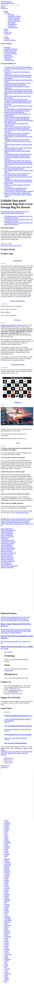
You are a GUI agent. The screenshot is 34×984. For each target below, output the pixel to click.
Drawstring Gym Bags (14, 16)
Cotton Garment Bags (7, 533)
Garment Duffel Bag (7, 545)
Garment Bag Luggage (7, 543)
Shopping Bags (12, 24)
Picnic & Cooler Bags (14, 21)
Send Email (4, 767)
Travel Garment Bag (6, 564)
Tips (12, 748)
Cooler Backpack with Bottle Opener (15, 189)
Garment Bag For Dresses (8, 541)
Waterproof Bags (13, 27)
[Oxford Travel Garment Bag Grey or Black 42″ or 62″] (17, 643)
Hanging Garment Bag (7, 549)
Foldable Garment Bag (7, 537)
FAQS (6, 30)
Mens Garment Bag (6, 551)
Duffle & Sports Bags (14, 17)
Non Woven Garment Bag (8, 553)
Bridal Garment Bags (7, 528)
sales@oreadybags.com (21, 512)
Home (6, 11)
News (6, 29)
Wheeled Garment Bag (7, 567)
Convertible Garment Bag (8, 530)
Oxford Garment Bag (7, 554)
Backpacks (11, 14)
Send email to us (5, 245)
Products (6, 13)
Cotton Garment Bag (7, 532)
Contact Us (7, 34)
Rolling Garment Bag (7, 559)
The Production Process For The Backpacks (18, 734)
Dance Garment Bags (7, 535)
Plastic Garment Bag (7, 556)
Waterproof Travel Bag (14, 753)
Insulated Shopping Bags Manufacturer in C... (18, 715)
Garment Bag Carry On (7, 540)
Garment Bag (4, 538)
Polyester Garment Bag (7, 558)
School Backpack (27, 751)
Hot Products (18, 748)
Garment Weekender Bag (8, 548)
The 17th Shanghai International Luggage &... (18, 726)
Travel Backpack (17, 751)
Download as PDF (16, 245)
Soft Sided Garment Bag (8, 561)
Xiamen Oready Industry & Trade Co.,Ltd (13, 325)
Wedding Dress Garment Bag (9, 566)
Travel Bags (11, 26)
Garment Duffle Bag (7, 546)
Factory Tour (8, 32)
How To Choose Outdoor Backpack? (15, 743)
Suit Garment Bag (6, 562)
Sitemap (25, 748)
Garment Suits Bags (13, 19)
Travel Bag (4, 753)
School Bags (11, 22)
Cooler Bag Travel (6, 751)
